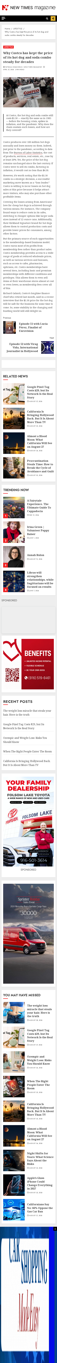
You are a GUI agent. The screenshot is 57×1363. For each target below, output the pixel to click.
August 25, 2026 (35, 426)
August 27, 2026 (35, 401)
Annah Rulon (35, 555)
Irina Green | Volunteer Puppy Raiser (38, 530)
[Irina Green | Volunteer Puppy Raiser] (14, 532)
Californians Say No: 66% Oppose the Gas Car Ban (40, 1208)
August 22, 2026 (35, 1193)
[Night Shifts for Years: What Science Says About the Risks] (14, 1160)
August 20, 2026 (35, 475)
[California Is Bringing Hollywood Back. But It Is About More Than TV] (14, 418)
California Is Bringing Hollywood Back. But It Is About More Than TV (40, 417)
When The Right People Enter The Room (27, 751)
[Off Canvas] (3, 18)
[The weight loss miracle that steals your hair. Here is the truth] (14, 1012)
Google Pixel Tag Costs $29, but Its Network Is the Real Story (40, 392)
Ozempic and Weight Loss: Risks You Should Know (39, 1060)
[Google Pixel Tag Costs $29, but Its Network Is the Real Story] (14, 394)
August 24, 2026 (35, 451)
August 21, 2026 (35, 1215)
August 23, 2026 (35, 1168)
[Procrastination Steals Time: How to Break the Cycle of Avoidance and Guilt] (14, 467)
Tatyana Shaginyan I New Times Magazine (23, 67)
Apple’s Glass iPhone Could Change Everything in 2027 (40, 1183)
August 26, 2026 (35, 1068)
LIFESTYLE (8, 47)
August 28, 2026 (35, 1020)
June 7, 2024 (34, 591)
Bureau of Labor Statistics (28, 152)
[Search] (47, 18)
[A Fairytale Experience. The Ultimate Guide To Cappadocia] (14, 507)
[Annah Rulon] (14, 557)
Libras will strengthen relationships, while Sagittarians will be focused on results (40, 580)
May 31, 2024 (34, 515)
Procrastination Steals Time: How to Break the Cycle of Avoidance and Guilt (40, 466)
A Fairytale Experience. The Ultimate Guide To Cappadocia (39, 506)
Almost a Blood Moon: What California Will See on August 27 (39, 441)
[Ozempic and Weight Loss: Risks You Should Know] (14, 1062)
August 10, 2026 (35, 559)
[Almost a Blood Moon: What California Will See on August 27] (14, 443)
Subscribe (53, 18)
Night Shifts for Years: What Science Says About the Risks (40, 1159)
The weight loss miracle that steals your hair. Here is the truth (39, 1011)
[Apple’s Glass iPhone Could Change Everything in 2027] (14, 1185)
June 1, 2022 (34, 538)
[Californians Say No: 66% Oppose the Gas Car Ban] (14, 1209)
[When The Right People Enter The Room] (14, 1086)
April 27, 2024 (8, 70)
